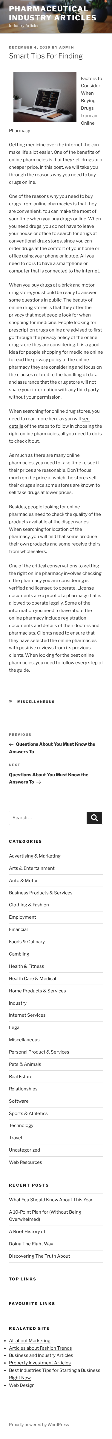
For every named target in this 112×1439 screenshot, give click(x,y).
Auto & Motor (23, 880)
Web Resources (25, 1162)
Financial (18, 929)
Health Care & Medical (32, 978)
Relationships (23, 1089)
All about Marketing (29, 1340)
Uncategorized (24, 1150)
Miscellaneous (36, 702)
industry (18, 1003)
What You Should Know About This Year (51, 1200)
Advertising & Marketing (35, 856)
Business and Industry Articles (41, 1355)
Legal (15, 1027)
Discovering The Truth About (39, 1256)
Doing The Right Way (31, 1244)
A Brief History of (27, 1231)
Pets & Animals (25, 1064)
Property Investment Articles (40, 1363)
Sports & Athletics (28, 1113)
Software (19, 1101)
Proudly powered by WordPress (39, 1424)
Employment (22, 917)
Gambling (19, 954)
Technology (21, 1125)
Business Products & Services (41, 893)
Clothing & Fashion (29, 905)
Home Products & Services (37, 991)
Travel (15, 1137)
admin (66, 47)
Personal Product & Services (39, 1052)
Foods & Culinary (27, 941)
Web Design (22, 1385)
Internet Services (27, 1015)
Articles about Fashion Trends (40, 1348)
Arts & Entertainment (32, 868)
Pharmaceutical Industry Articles (53, 13)
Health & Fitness (26, 966)
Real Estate (21, 1076)
